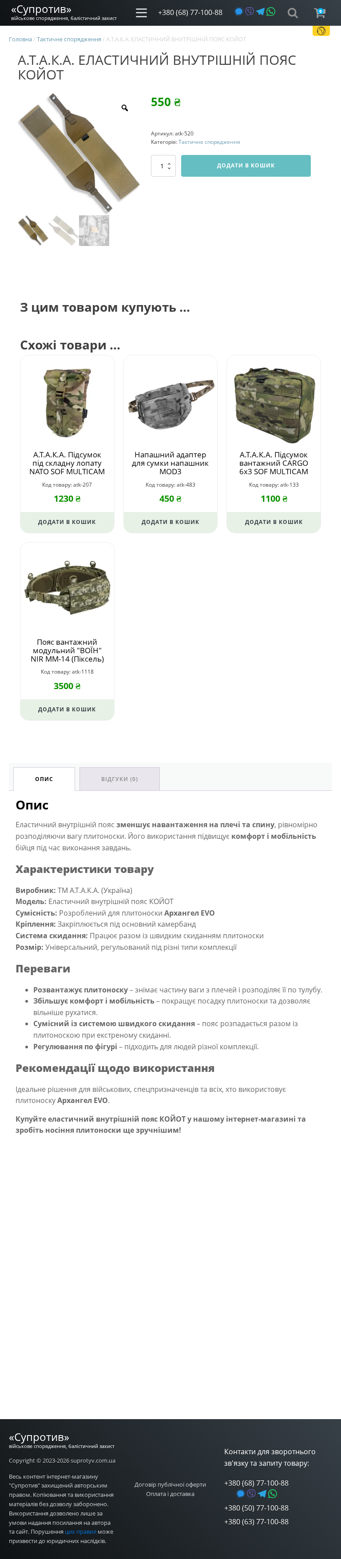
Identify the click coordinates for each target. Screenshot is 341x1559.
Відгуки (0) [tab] (119, 779)
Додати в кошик (246, 165)
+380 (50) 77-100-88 (256, 1508)
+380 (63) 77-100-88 (256, 1522)
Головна (20, 39)
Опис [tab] (44, 779)
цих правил (80, 1531)
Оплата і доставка (170, 1494)
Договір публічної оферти (170, 1484)
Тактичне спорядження (69, 39)
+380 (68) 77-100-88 (190, 12)
